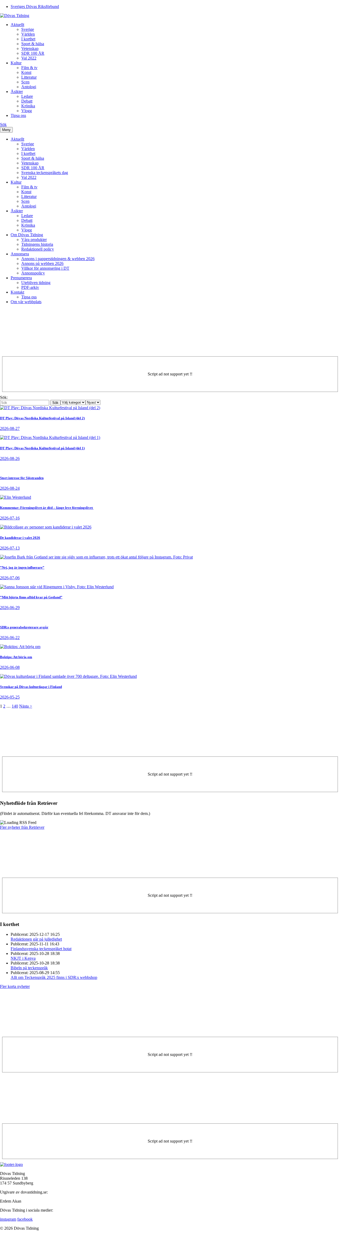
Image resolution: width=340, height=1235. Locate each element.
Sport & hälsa (32, 43)
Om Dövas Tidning (27, 234)
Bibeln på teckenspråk (29, 968)
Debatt (26, 101)
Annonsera (20, 254)
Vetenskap (30, 48)
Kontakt (17, 292)
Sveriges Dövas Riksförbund (35, 6)
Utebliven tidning (35, 282)
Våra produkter (34, 239)
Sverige (27, 29)
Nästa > (25, 706)
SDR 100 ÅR (32, 53)
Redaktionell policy (37, 249)
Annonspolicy (33, 273)
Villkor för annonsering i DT (45, 268)
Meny (6, 130)
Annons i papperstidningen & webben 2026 (58, 258)
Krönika (28, 106)
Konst (26, 72)
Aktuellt (17, 24)
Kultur (16, 63)
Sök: (4, 397)
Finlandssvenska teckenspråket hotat (41, 948)
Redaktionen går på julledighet (36, 939)
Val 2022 (28, 58)
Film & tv (29, 67)
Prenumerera (21, 278)
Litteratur (29, 77)
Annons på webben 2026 (42, 263)
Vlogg (26, 110)
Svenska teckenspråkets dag (44, 172)
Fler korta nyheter (15, 986)
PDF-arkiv (30, 287)
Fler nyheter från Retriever (22, 827)
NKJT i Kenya (23, 958)
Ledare (27, 96)
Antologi (28, 86)
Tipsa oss (18, 115)
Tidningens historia (37, 244)
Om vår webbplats (26, 301)
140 (15, 706)
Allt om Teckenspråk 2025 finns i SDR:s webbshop (54, 977)
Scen (25, 82)
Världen (28, 34)
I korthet (28, 39)
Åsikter (17, 91)
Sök (3, 124)
